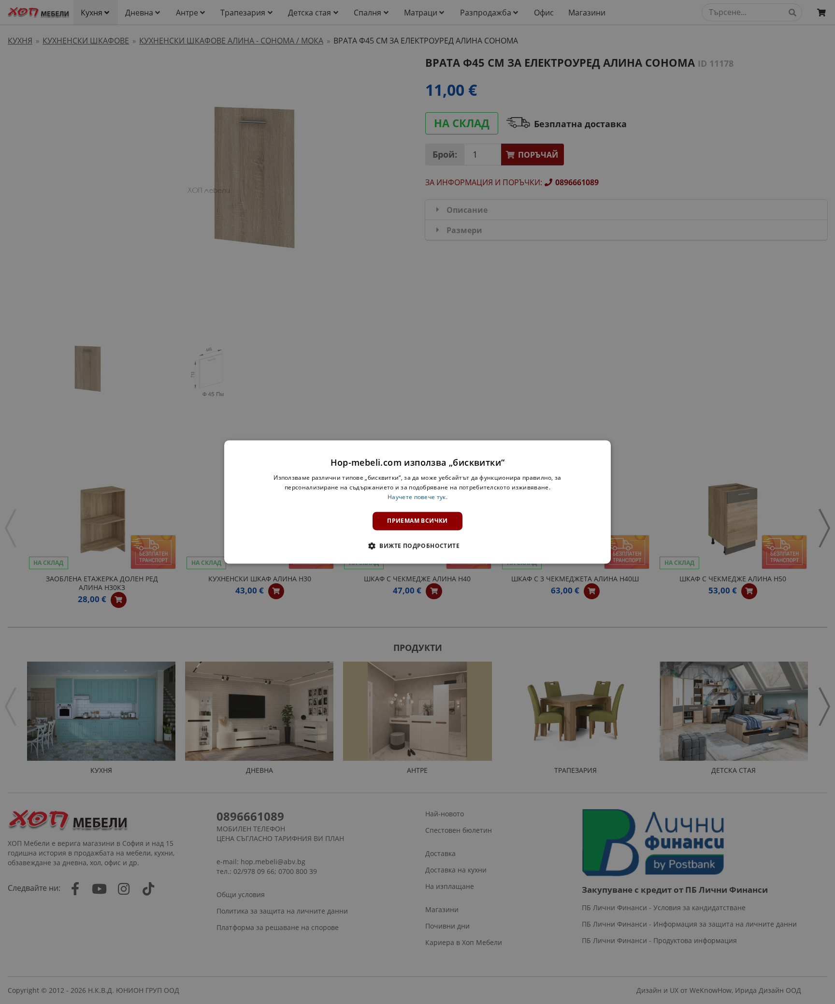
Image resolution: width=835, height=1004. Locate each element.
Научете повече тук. (417, 497)
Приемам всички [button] (417, 521)
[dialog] (417, 501)
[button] (417, 546)
